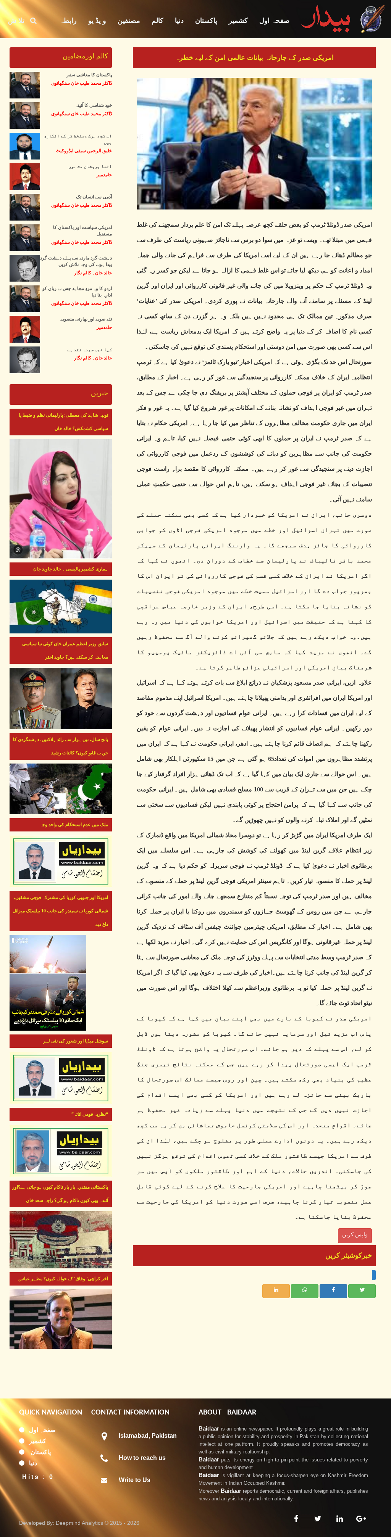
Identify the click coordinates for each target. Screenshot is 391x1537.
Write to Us (134, 1480)
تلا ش (19, 20)
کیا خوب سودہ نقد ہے (89, 349)
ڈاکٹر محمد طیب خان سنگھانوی (81, 83)
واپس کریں (355, 1234)
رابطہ (68, 20)
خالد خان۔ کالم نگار (93, 273)
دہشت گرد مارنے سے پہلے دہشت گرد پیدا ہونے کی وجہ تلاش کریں (76, 261)
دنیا (179, 20)
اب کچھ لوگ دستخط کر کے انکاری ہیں (78, 139)
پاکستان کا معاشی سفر (89, 74)
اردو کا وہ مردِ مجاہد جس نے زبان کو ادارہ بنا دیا (77, 292)
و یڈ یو (97, 20)
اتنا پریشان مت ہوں (90, 166)
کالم (157, 20)
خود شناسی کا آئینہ (93, 105)
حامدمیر (104, 174)
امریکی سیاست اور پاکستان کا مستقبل (82, 231)
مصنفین (129, 20)
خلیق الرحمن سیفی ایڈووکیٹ (84, 150)
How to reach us (142, 1458)
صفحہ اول (274, 20)
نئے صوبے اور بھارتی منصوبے (86, 319)
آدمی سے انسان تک (94, 197)
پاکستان (206, 20)
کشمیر (238, 20)
